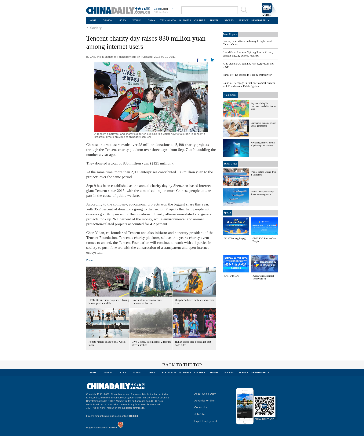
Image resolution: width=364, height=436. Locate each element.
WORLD (137, 20)
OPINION (107, 20)
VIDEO (122, 20)
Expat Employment (205, 421)
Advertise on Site (204, 400)
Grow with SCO (231, 276)
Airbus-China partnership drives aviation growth (262, 193)
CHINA (151, 20)
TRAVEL (214, 20)
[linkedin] (205, 61)
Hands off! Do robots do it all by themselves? (247, 74)
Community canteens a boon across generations (263, 124)
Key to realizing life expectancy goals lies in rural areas (263, 106)
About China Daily (205, 393)
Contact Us (201, 407)
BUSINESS (185, 20)
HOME (92, 20)
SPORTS (229, 20)
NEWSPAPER (258, 20)
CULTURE (199, 20)
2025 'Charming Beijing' (235, 238)
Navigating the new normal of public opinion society (263, 144)
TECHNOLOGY (168, 20)
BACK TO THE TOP (182, 364)
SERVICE (243, 20)
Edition (161, 9)
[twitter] (212, 60)
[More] (197, 61)
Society (96, 28)
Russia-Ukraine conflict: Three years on (263, 277)
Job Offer (200, 414)
